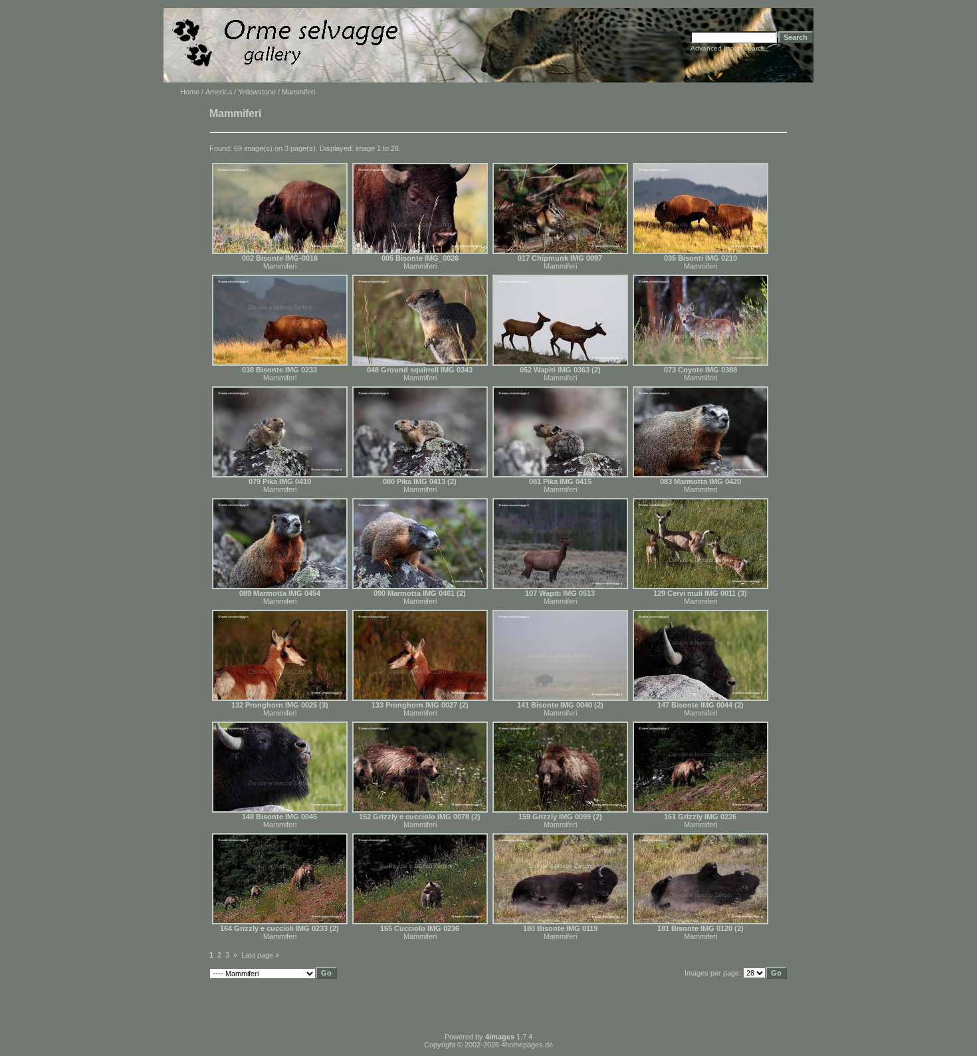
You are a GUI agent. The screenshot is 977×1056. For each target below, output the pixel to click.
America (218, 92)
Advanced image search (728, 48)
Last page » (260, 955)
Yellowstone (257, 92)
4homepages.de (527, 1045)
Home (189, 92)
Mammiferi (279, 266)
